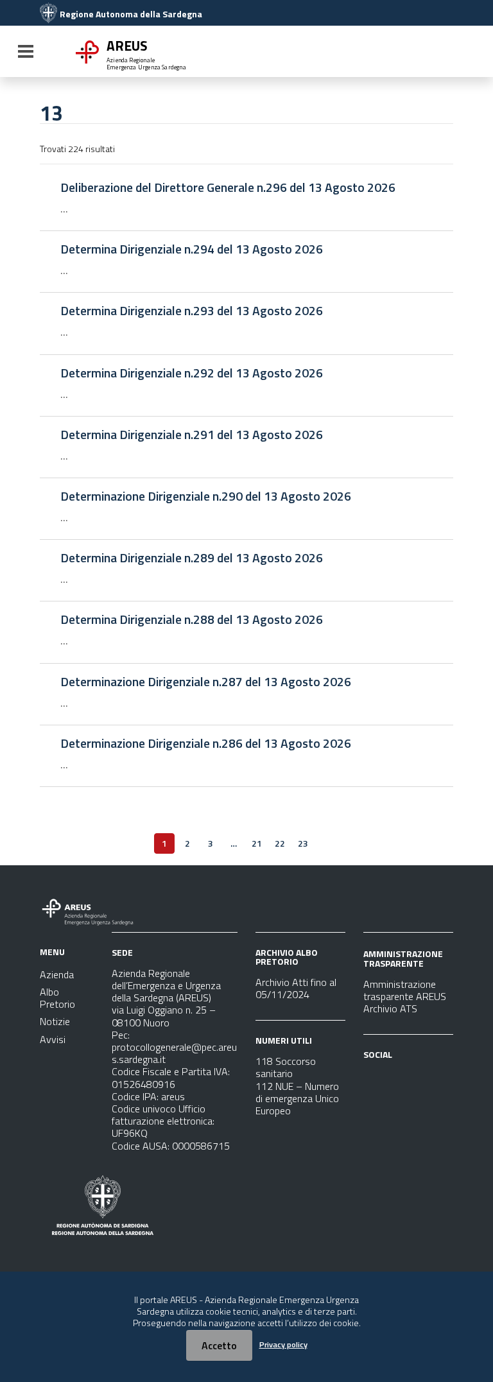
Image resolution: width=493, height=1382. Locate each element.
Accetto (219, 1345)
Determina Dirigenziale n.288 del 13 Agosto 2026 (191, 619)
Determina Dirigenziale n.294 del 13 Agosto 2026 (191, 249)
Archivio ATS (390, 1008)
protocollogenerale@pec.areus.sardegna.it (174, 1053)
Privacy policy (283, 1344)
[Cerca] (430, 53)
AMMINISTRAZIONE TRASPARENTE (403, 958)
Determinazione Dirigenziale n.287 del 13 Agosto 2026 (205, 681)
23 (303, 843)
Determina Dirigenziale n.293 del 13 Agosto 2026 (191, 310)
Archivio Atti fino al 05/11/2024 (295, 988)
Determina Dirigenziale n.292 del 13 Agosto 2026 (191, 373)
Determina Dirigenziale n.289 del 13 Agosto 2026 (191, 557)
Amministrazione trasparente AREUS (404, 990)
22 (280, 843)
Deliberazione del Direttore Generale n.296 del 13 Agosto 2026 (227, 187)
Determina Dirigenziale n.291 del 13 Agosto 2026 (191, 434)
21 (257, 843)
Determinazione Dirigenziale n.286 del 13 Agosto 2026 (205, 743)
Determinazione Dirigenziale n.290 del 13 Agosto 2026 (205, 496)
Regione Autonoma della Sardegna (131, 14)
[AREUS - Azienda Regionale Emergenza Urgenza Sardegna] (48, 14)
